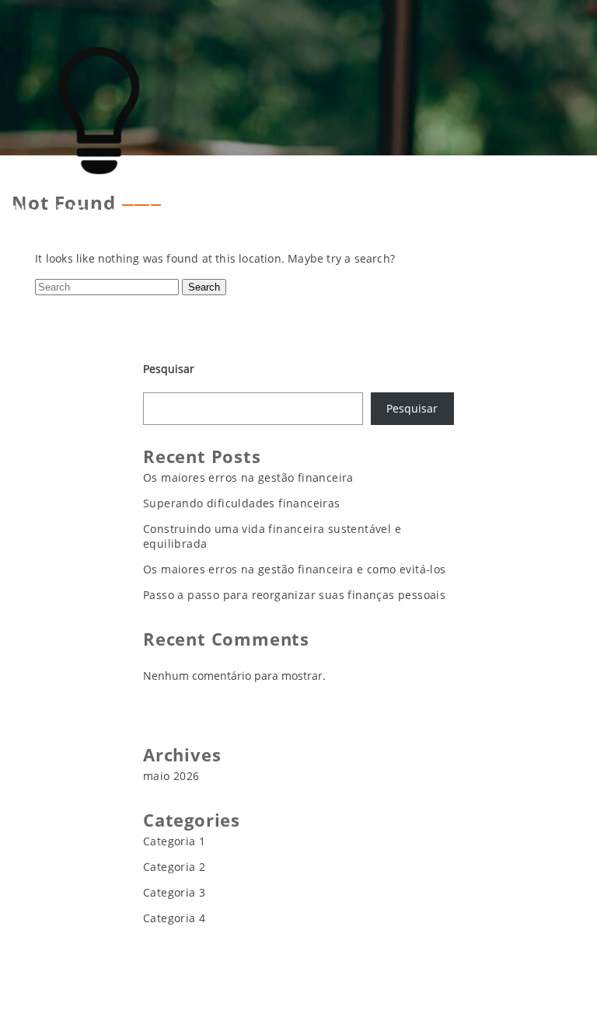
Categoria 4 (174, 918)
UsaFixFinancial (82, 212)
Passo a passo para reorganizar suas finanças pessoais (294, 594)
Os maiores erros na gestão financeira (248, 477)
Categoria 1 (174, 841)
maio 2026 (171, 775)
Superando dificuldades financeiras (241, 503)
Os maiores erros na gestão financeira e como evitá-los (294, 569)
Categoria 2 (174, 866)
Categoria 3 (174, 892)
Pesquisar (168, 368)
